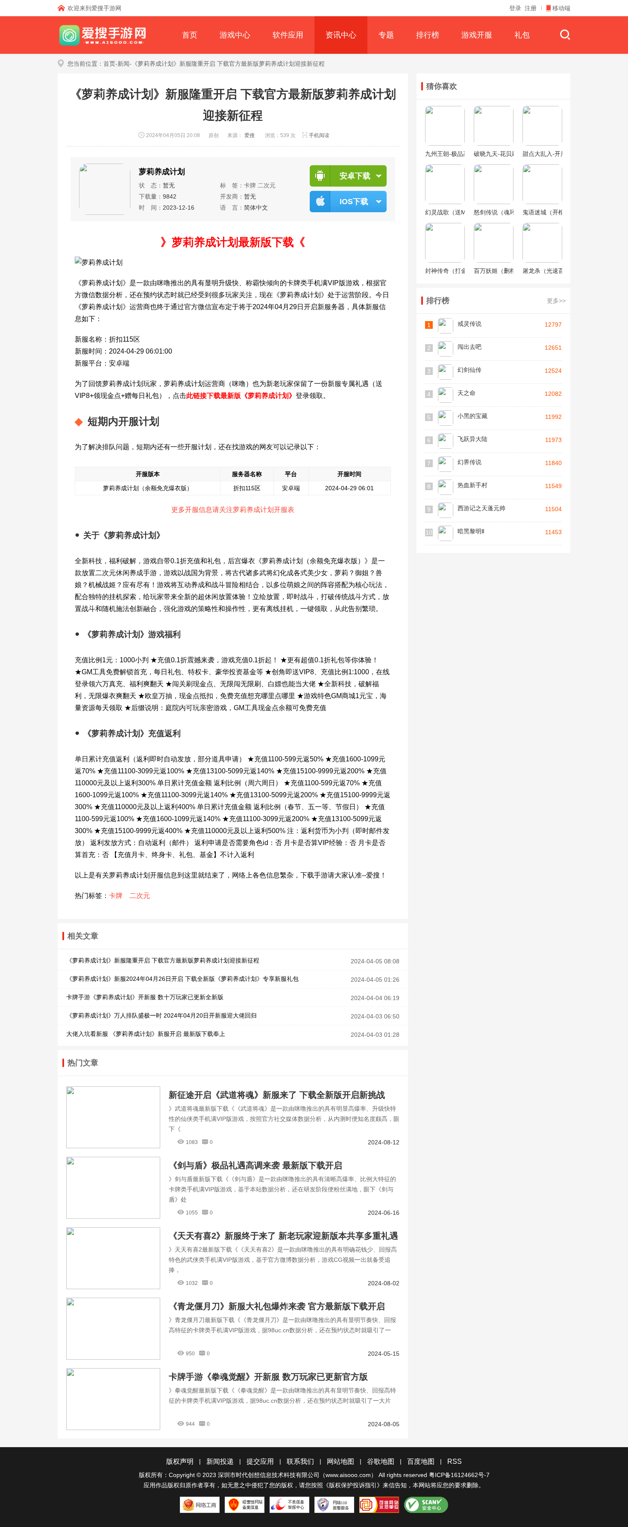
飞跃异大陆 (472, 439)
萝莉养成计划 (162, 171)
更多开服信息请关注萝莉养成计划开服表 (232, 509)
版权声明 (180, 1461)
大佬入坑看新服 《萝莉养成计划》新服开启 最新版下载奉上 (145, 1033)
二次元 (267, 185)
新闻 (123, 63)
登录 (515, 8)
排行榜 (427, 35)
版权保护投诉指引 (353, 1485)
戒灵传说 (469, 323)
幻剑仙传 (469, 369)
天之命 (466, 392)
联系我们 (300, 1461)
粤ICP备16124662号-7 (459, 1474)
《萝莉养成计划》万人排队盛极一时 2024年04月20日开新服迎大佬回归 (161, 1015)
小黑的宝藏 (472, 415)
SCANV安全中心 (426, 1505)
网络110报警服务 (334, 1505)
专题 (386, 35)
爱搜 (249, 135)
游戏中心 (235, 35)
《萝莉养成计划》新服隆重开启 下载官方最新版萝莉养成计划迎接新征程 (162, 960)
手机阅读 (319, 135)
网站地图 (340, 1461)
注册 (531, 8)
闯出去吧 (469, 346)
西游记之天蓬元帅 (481, 508)
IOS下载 (354, 201)
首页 (189, 35)
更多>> (556, 300)
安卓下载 (355, 176)
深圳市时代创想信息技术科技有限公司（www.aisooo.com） (297, 1474)
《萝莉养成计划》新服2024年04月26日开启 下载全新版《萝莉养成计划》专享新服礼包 (182, 978)
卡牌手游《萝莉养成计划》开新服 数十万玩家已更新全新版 (144, 997)
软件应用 (288, 35)
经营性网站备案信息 (244, 1505)
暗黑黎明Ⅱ (471, 531)
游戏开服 (476, 35)
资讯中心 (341, 35)
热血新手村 (472, 485)
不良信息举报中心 (289, 1505)
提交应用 (260, 1461)
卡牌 (250, 185)
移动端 (561, 8)
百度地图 (420, 1461)
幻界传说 (469, 462)
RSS (454, 1461)
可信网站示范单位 (379, 1505)
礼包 (522, 35)
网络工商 (200, 1505)
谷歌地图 (380, 1461)
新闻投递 (220, 1461)
